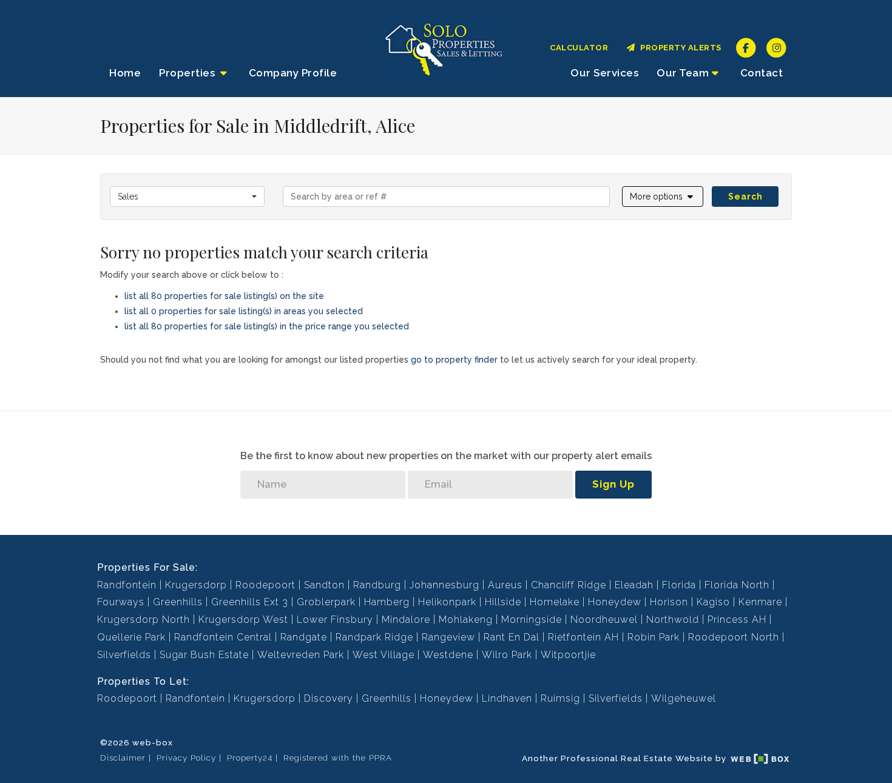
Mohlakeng (466, 619)
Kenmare (760, 602)
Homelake (554, 602)
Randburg (377, 585)
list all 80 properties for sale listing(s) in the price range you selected (266, 326)
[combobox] (187, 196)
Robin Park (653, 637)
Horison (669, 602)
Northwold (672, 619)
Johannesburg (444, 585)
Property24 (249, 757)
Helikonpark (447, 602)
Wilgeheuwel (683, 698)
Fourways (120, 602)
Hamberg (387, 602)
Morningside (531, 619)
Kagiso (713, 602)
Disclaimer (123, 757)
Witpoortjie (568, 654)
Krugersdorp (196, 585)
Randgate (303, 637)
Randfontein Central (223, 637)
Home (125, 73)
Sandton (324, 585)
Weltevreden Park (300, 654)
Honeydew (614, 602)
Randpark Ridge (374, 637)
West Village (383, 654)
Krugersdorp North (143, 619)
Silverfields (124, 654)
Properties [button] (188, 73)
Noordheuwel (604, 619)
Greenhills (178, 602)
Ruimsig (560, 698)
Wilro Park (507, 654)
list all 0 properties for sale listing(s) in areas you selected (243, 311)
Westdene (448, 654)
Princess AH (737, 619)
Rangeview (448, 637)
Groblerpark (326, 602)
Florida (679, 585)
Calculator (579, 47)
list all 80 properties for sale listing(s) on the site (224, 296)
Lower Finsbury (335, 619)
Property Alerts (678, 47)
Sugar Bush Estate (204, 654)
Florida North (736, 585)
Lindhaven (507, 698)
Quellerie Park (131, 637)
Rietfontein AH (583, 637)
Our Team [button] (683, 73)
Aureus (505, 585)
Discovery (328, 698)
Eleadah (634, 585)
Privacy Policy (186, 757)
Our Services (604, 73)
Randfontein (127, 585)
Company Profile (293, 73)
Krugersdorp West (243, 619)
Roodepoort (265, 585)
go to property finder (454, 360)
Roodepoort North (733, 637)
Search (745, 196)
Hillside (503, 602)
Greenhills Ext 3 (249, 602)
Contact (761, 73)
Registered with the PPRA (337, 757)
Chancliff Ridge (568, 585)
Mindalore (406, 619)
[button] (663, 196)
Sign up (613, 484)
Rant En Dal (511, 637)
